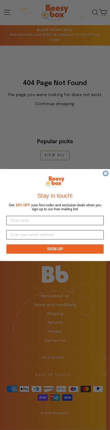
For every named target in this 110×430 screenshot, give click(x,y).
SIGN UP (55, 249)
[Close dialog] (105, 173)
